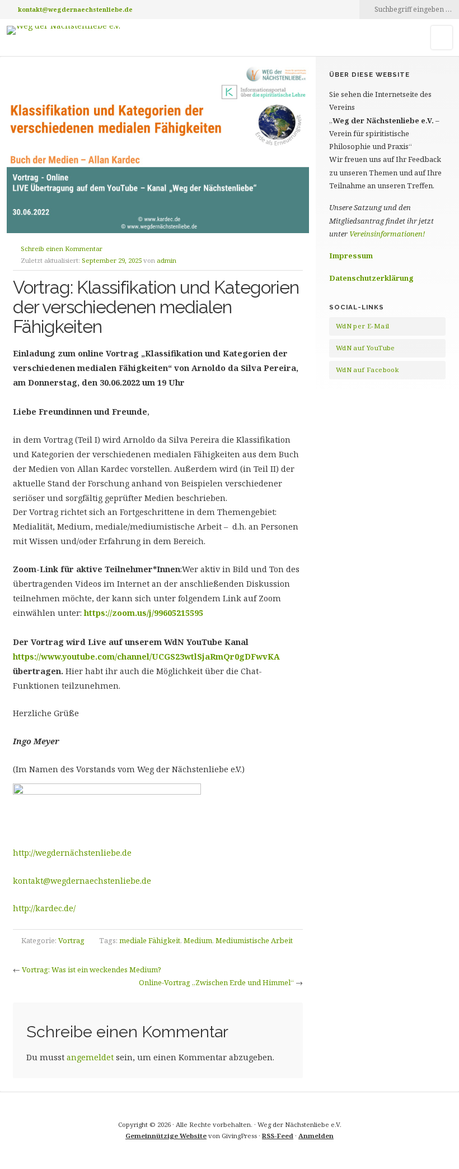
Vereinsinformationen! (387, 234)
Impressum (351, 255)
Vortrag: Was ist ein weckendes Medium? (91, 969)
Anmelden (316, 1135)
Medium (198, 940)
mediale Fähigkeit (149, 940)
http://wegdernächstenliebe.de (72, 852)
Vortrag (71, 940)
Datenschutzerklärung (371, 278)
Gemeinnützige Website (166, 1135)
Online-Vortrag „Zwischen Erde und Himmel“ (216, 982)
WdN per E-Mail (363, 326)
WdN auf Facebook (367, 369)
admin (166, 260)
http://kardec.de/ (44, 908)
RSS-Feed (277, 1135)
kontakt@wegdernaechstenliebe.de (75, 9)
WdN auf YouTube (365, 348)
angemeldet (90, 1057)
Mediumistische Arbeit (254, 940)
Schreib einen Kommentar (61, 248)
